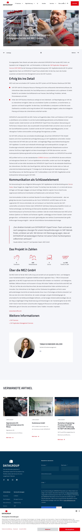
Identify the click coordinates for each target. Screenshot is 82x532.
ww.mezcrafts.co (15, 311)
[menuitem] (18, 3)
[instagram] (12, 479)
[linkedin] (16, 479)
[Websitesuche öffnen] (63, 3)
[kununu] (8, 479)
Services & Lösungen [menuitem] (19, 492)
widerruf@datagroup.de (69, 500)
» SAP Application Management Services (21, 323)
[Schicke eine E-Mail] (40, 351)
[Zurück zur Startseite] (7, 3)
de (67, 3)
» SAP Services (13, 320)
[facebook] (4, 479)
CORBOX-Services (43, 157)
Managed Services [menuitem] (18, 499)
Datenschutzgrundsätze (72, 493)
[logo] (11, 463)
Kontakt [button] (74, 3)
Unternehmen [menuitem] (6, 492)
